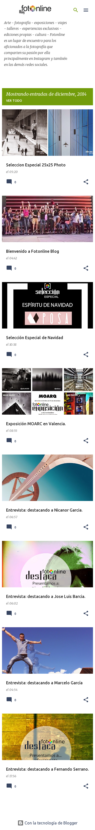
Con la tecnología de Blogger (51, 823)
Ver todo (14, 100)
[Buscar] (76, 10)
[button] (86, 182)
